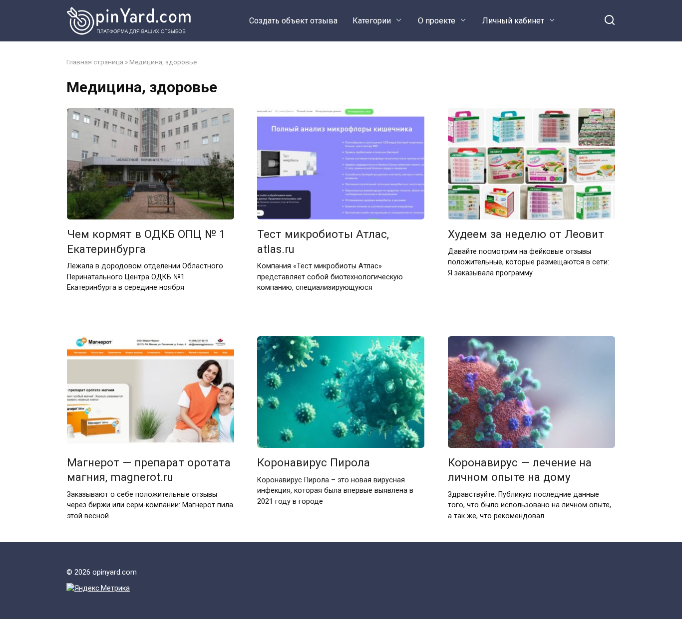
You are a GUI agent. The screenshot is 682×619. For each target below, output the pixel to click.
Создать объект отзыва (293, 20)
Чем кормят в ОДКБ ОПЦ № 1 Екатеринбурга (146, 241)
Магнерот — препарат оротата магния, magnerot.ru (149, 470)
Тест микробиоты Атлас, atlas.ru (323, 241)
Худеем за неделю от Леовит (526, 234)
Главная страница (94, 62)
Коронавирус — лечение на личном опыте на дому (520, 470)
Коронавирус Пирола (313, 462)
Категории (371, 20)
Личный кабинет (513, 20)
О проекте (436, 20)
